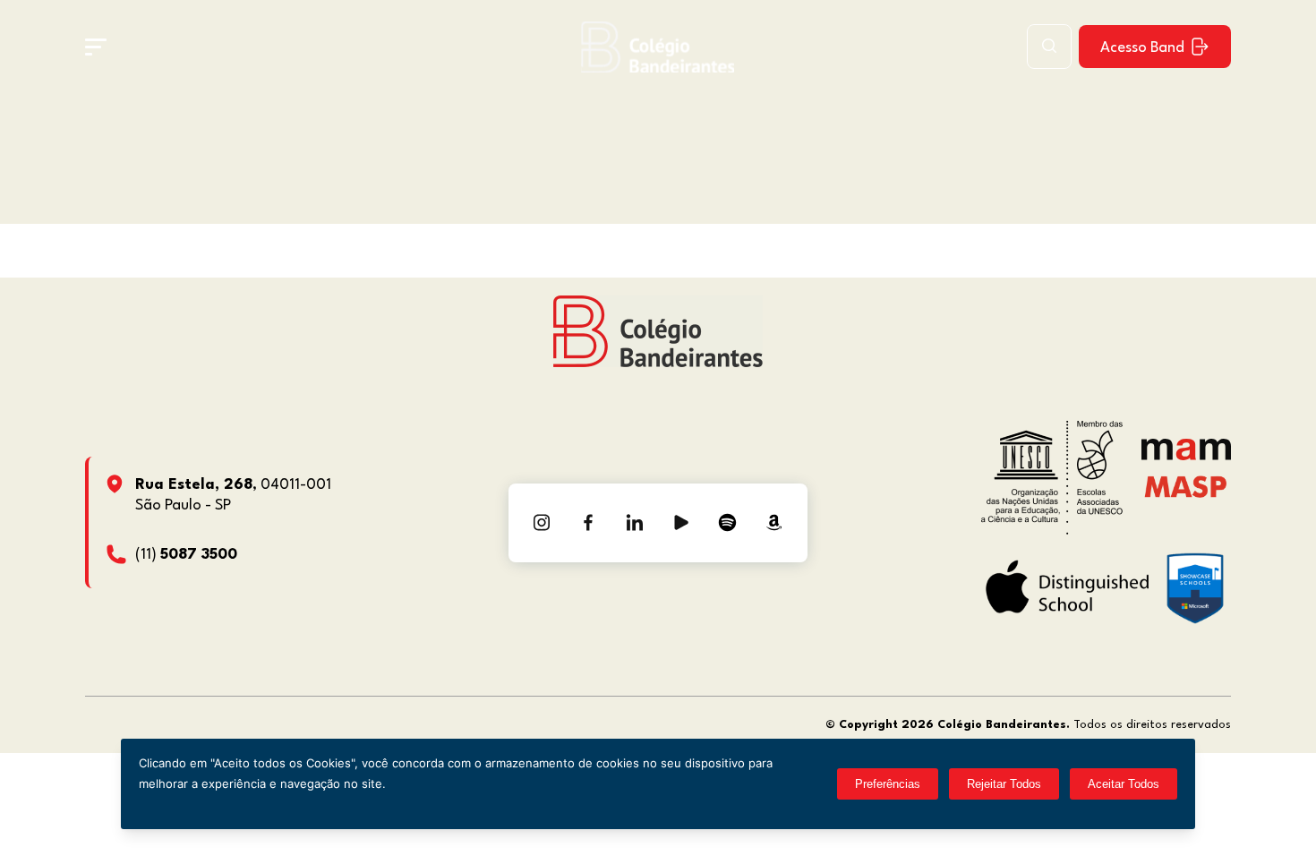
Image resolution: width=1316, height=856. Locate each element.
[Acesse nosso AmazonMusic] (774, 523)
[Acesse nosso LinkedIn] (635, 523)
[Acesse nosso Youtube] (681, 523)
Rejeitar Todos (1004, 784)
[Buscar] (1049, 46)
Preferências (887, 784)
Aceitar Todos (1123, 784)
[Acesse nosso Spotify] (728, 523)
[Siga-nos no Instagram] (542, 523)
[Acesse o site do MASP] (1186, 485)
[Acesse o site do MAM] (1186, 456)
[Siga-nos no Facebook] (588, 523)
